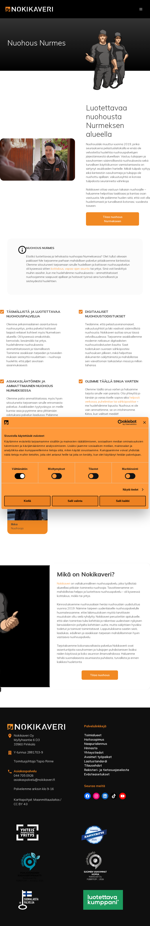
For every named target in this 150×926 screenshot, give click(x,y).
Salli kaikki (123, 500)
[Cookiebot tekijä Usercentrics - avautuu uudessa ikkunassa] (120, 422)
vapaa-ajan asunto (77, 268)
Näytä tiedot (130, 489)
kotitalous (57, 268)
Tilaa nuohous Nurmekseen (112, 219)
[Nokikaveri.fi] (29, 9)
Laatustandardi (95, 761)
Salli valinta (75, 500)
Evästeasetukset (97, 774)
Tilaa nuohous (100, 675)
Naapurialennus (95, 744)
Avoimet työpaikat (98, 757)
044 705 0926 (23, 775)
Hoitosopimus (94, 739)
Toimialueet (93, 735)
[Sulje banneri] (144, 422)
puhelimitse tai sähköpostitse (117, 401)
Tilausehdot (93, 765)
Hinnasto (91, 748)
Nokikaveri (64, 583)
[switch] (56, 476)
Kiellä (27, 500)
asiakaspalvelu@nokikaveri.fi (34, 780)
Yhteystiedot (94, 752)
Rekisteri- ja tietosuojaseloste (106, 770)
